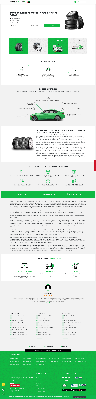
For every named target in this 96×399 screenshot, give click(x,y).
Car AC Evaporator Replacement (71, 315)
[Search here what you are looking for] (75, 2)
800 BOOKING (15, 385)
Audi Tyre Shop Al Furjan (43, 318)
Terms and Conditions (40, 394)
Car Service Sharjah (40, 389)
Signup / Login (82, 1)
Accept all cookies (79, 397)
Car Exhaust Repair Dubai (70, 327)
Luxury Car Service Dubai (70, 320)
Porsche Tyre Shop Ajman (18, 318)
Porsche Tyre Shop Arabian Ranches (20, 322)
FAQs (37, 380)
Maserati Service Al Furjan (41, 361)
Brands (71, 1)
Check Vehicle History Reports (71, 318)
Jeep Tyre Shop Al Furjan (43, 325)
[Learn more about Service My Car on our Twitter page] (63, 377)
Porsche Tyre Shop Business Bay (19, 325)
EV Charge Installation (40, 388)
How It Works (59, 1)
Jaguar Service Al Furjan (54, 358)
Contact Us (38, 382)
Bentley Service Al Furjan (41, 358)
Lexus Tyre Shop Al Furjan (44, 332)
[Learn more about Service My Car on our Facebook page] (66, 377)
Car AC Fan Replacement (70, 334)
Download (38, 386)
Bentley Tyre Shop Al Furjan (44, 320)
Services (65, 1)
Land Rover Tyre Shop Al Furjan (45, 329)
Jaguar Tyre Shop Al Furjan (44, 322)
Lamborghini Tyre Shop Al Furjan (45, 327)
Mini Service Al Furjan (66, 361)
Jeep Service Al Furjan (66, 358)
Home (53, 1)
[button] (46, 302)
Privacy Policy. (16, 397)
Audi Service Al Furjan (27, 358)
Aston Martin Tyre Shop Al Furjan (45, 315)
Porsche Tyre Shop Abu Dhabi (19, 315)
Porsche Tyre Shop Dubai (18, 332)
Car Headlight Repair (69, 325)
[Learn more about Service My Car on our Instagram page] (69, 377)
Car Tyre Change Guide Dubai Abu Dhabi (73, 322)
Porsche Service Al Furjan (80, 361)
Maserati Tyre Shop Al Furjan (44, 334)
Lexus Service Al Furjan (28, 361)
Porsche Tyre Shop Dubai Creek (19, 334)
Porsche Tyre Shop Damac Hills (19, 327)
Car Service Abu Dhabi (40, 391)
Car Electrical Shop (68, 329)
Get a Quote (56, 350)
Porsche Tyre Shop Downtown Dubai (20, 329)
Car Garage (38, 383)
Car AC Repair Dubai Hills (70, 332)
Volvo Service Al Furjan (41, 364)
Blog (37, 385)
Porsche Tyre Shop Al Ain (18, 320)
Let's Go (52, 25)
